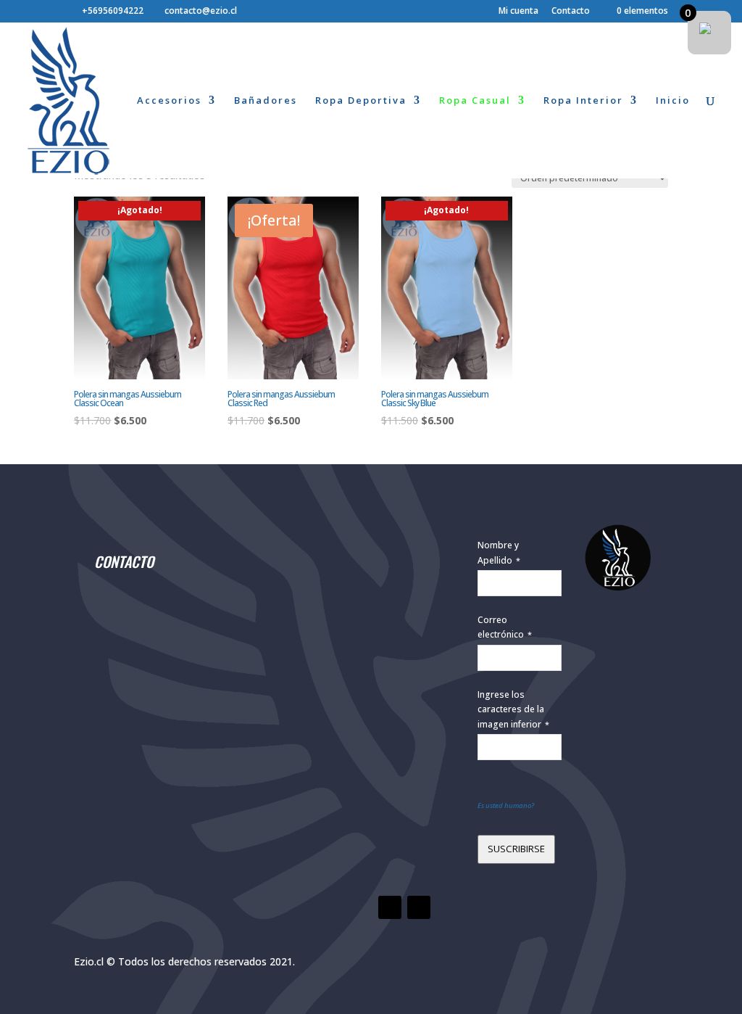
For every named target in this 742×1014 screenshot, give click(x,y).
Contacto (570, 12)
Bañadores (265, 101)
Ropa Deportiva (361, 101)
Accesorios (169, 101)
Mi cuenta (518, 12)
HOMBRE (321, 595)
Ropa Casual (475, 101)
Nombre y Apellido (499, 552)
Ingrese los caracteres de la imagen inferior (513, 709)
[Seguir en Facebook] (389, 907)
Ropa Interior (583, 101)
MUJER (322, 525)
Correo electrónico (505, 627)
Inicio (673, 101)
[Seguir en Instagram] (418, 907)
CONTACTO (124, 561)
